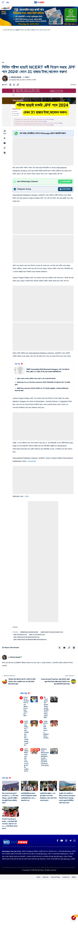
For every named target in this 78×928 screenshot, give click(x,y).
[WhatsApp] (74, 840)
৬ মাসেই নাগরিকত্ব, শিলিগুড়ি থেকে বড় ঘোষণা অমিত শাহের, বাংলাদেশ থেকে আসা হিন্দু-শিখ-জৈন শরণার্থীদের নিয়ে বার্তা (26, 760)
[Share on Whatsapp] (14, 84)
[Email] (4, 143)
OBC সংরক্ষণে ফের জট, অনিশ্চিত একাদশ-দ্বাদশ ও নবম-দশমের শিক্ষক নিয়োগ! (36, 378)
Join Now (66, 182)
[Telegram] (70, 840)
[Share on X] (10, 84)
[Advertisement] (39, 46)
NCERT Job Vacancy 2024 (20, 634)
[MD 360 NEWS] (39, 2)
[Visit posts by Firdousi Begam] (5, 78)
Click (27, 496)
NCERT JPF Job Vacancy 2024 (37, 634)
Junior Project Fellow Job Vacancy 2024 (52, 632)
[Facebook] (57, 840)
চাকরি (5, 30)
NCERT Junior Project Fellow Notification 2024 (26, 637)
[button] (3, 2)
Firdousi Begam (16, 77)
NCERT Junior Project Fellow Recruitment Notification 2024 (30, 639)
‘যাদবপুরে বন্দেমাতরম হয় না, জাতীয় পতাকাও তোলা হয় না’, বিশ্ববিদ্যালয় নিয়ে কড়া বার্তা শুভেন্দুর (46, 729)
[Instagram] (66, 840)
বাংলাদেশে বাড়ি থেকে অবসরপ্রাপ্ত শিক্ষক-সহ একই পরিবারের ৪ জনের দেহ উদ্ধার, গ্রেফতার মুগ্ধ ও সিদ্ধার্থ (26, 706)
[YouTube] (61, 840)
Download (32, 461)
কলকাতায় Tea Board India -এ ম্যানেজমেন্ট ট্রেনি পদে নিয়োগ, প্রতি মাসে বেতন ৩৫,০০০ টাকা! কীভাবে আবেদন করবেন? (10, 823)
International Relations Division (29, 632)
